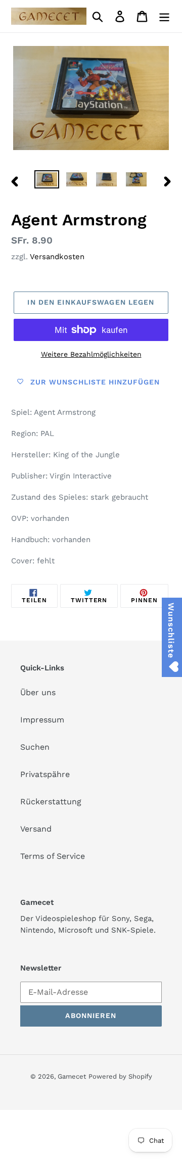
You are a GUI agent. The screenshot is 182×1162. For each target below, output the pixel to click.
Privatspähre (45, 774)
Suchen (35, 747)
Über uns (38, 692)
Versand (36, 829)
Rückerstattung (50, 801)
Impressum (42, 719)
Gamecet (72, 1076)
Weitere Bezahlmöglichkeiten (91, 354)
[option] (47, 181)
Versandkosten (57, 256)
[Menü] (164, 16)
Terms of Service (52, 856)
